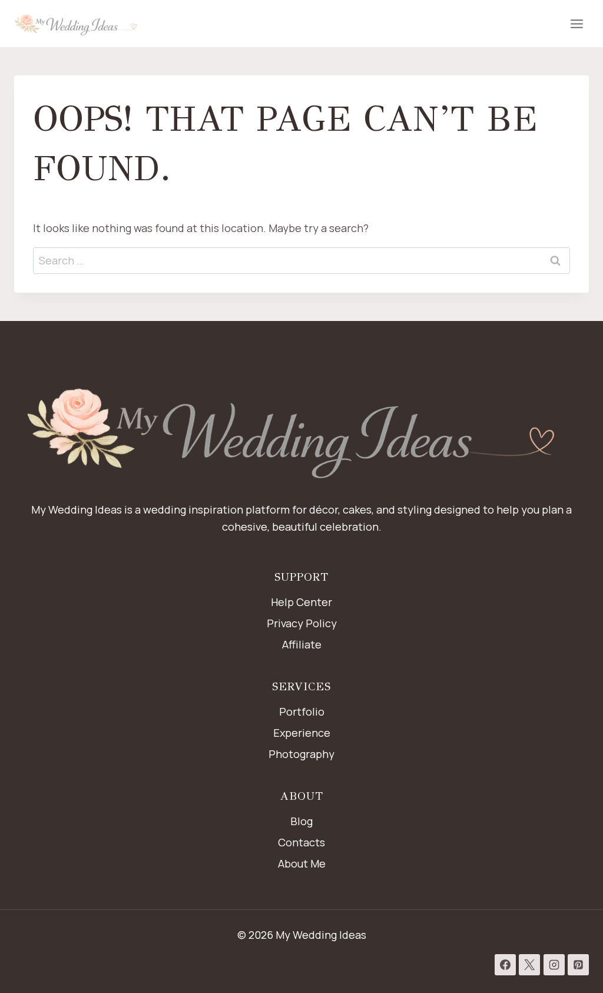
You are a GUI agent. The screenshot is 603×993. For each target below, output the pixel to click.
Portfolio (301, 711)
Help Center (301, 602)
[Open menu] (576, 23)
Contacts (301, 842)
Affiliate (302, 644)
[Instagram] (554, 964)
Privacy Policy (302, 623)
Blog (301, 821)
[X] (529, 964)
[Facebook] (505, 964)
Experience (301, 733)
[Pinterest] (578, 964)
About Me (302, 863)
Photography (301, 754)
